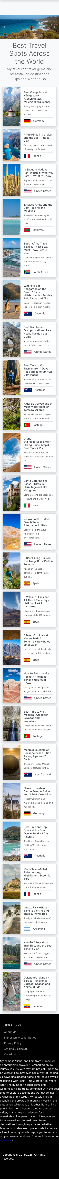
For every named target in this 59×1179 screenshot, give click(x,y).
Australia (40, 313)
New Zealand (43, 774)
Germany (38, 120)
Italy (35, 505)
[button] (4, 27)
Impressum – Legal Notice (20, 1037)
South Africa (40, 272)
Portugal (38, 425)
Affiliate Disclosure (16, 1048)
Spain (36, 583)
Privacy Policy (13, 1043)
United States (42, 191)
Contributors (12, 1054)
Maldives (38, 229)
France (37, 155)
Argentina (39, 928)
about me (6, 1140)
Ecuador (38, 1006)
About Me (10, 1032)
